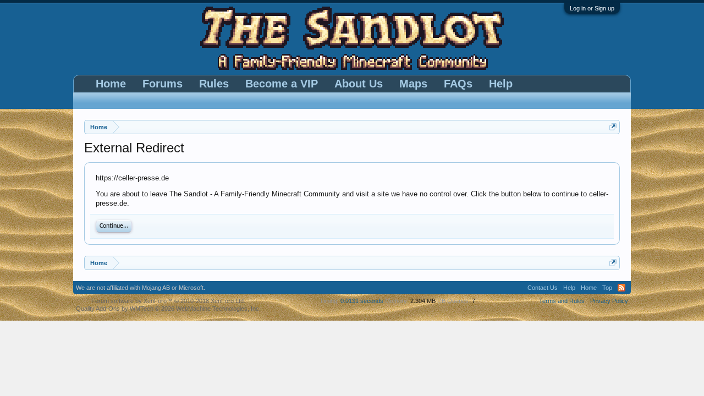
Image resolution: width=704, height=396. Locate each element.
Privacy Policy (609, 301)
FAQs (458, 84)
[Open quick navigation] (613, 126)
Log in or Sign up (592, 8)
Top (607, 287)
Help (501, 84)
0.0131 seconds (361, 301)
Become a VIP (281, 84)
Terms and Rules (562, 301)
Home (111, 84)
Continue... (114, 226)
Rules (214, 84)
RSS (621, 288)
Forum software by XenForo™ (168, 301)
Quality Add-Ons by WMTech (168, 308)
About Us (358, 84)
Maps (413, 84)
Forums (162, 84)
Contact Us (542, 287)
